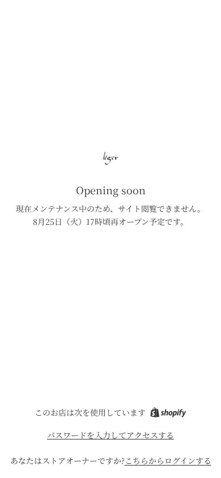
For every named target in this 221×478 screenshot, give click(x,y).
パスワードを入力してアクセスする (110, 435)
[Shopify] (168, 412)
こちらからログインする (168, 460)
